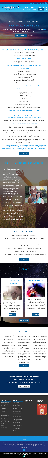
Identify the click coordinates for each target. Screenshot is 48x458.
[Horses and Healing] (35, 290)
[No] (46, 454)
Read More (12, 315)
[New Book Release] (42, 415)
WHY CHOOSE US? (30, 35)
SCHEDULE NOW (24, 386)
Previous (2, 298)
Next (45, 298)
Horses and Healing (36, 280)
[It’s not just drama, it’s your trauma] (12, 293)
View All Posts (24, 320)
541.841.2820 (41, 3)
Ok (24, 456)
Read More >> (24, 153)
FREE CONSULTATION (21, 35)
